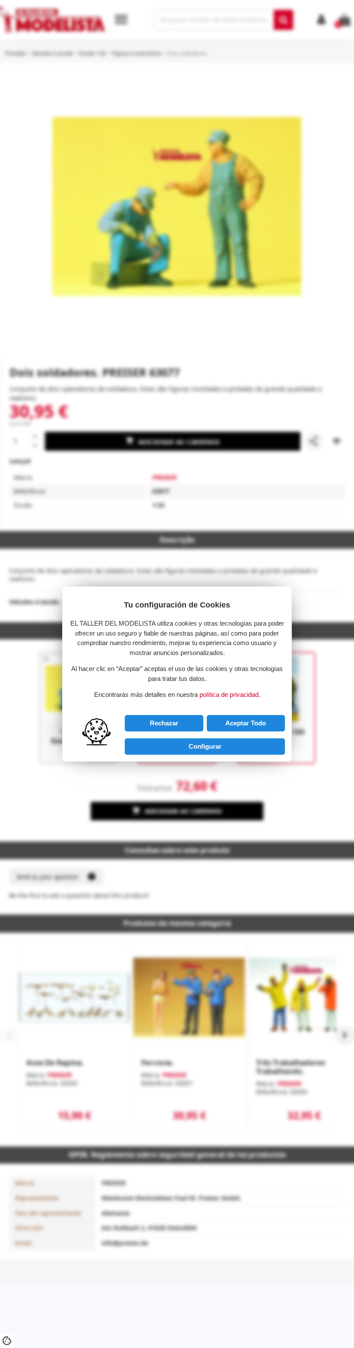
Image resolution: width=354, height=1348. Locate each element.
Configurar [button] (205, 746)
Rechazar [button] (164, 723)
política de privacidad (229, 694)
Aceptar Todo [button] (245, 723)
